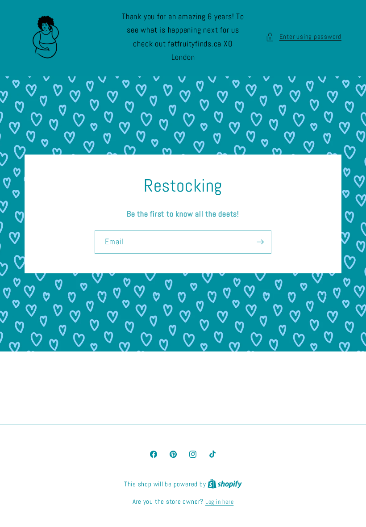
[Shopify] (225, 484)
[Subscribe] (260, 242)
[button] (303, 37)
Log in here (219, 502)
